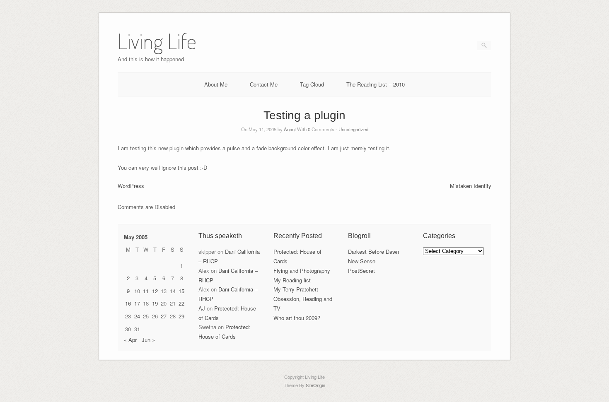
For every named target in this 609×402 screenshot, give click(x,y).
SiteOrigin (315, 385)
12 (155, 291)
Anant (290, 129)
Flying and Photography (301, 270)
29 (181, 316)
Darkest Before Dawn (373, 251)
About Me (215, 84)
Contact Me (264, 84)
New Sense (361, 261)
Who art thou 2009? (296, 318)
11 (146, 291)
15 (181, 291)
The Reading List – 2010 (375, 84)
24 (137, 316)
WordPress (131, 185)
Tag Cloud (312, 84)
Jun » (148, 340)
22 (181, 303)
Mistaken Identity (470, 185)
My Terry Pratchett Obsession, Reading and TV (302, 298)
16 (128, 303)
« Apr (130, 340)
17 (137, 303)
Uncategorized (353, 129)
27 (164, 316)
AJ (201, 308)
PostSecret (361, 270)
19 (155, 303)
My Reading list (292, 280)
